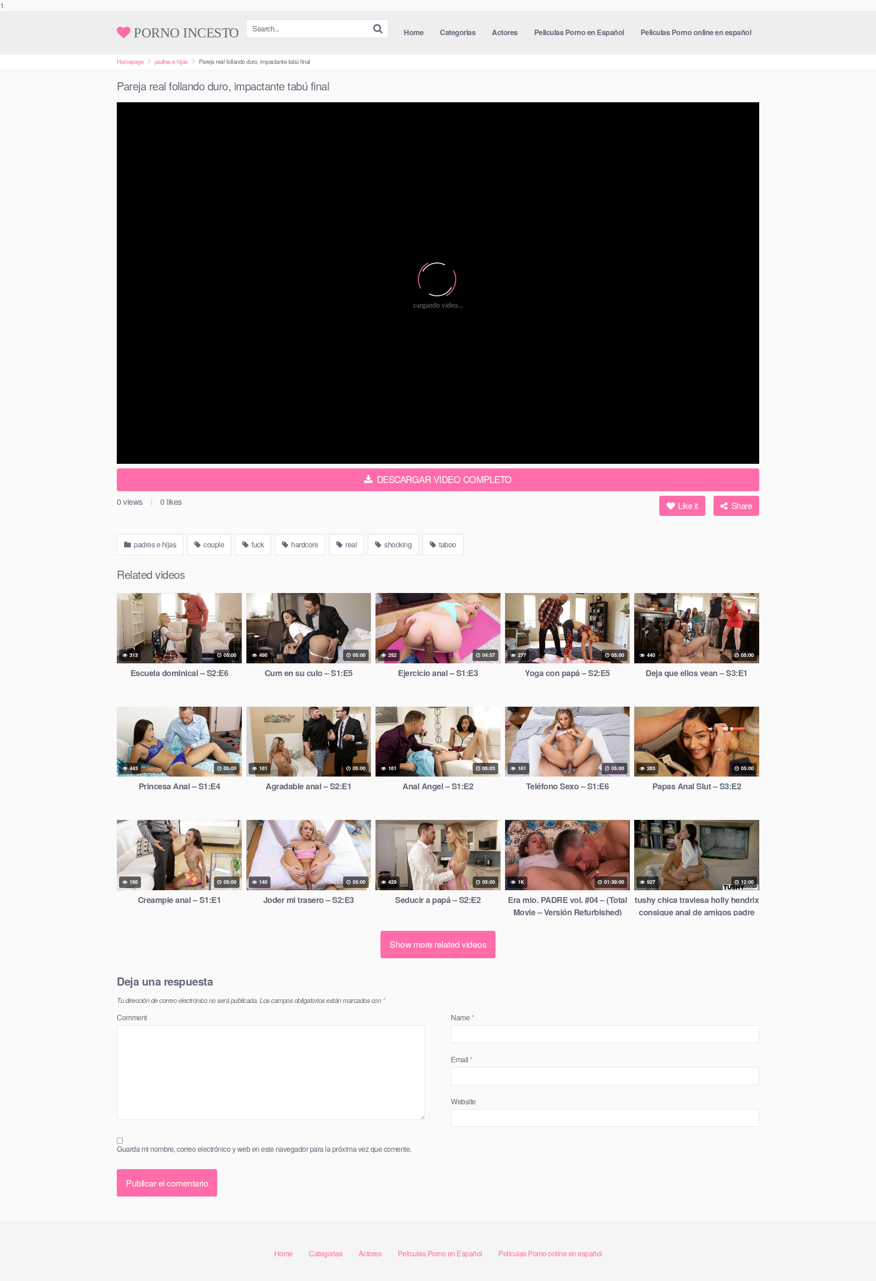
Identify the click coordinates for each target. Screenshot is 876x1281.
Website (463, 1101)
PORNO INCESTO (184, 32)
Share (740, 505)
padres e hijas (171, 61)
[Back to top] (851, 1255)
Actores (505, 32)
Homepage (130, 61)
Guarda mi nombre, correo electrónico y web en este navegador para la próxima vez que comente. (264, 1149)
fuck (257, 544)
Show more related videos (438, 944)
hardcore (304, 544)
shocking (397, 544)
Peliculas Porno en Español (579, 32)
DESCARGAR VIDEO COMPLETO (443, 479)
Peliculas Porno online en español (696, 32)
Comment (132, 1017)
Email (462, 1059)
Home (413, 32)
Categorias (457, 32)
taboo (447, 544)
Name (462, 1017)
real (350, 544)
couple (213, 544)
